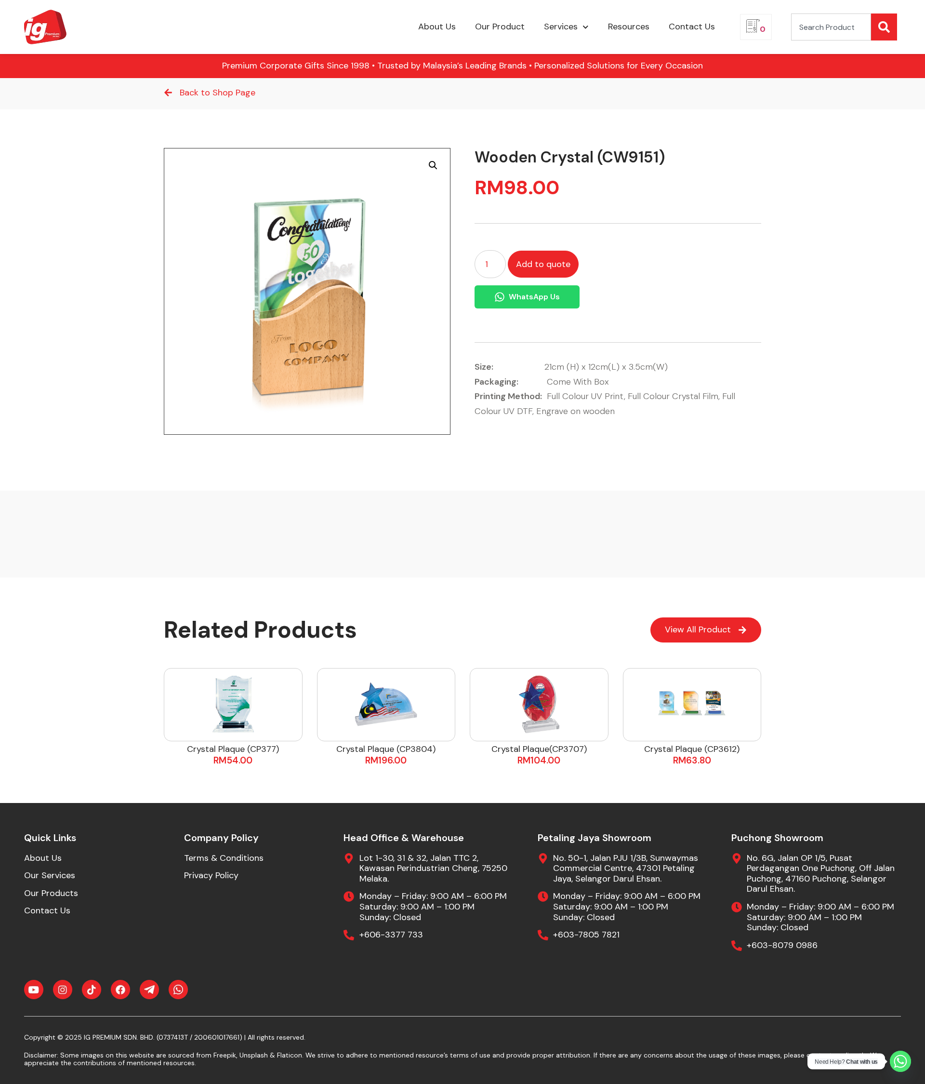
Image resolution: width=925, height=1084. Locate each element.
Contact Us (692, 26)
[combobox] (831, 26)
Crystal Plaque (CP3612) (692, 749)
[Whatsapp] (900, 1061)
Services (561, 26)
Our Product (500, 26)
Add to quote (543, 264)
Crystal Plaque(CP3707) (539, 749)
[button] (433, 165)
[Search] (884, 26)
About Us (437, 26)
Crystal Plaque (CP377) (233, 749)
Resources (628, 26)
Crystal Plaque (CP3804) (386, 749)
